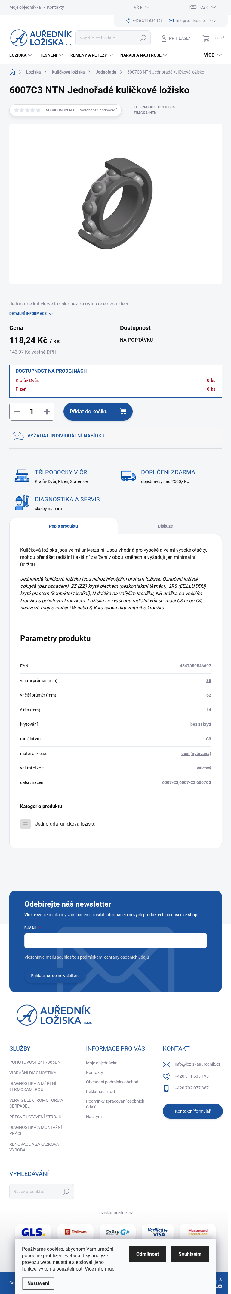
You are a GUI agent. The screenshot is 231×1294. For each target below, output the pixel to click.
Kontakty (55, 7)
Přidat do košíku (89, 411)
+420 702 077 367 (192, 1088)
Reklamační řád (100, 1091)
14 (208, 709)
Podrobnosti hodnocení (98, 110)
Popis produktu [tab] (63, 526)
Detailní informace (28, 314)
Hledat (143, 38)
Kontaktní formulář (193, 1111)
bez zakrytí (200, 724)
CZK (204, 7)
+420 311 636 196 (192, 1076)
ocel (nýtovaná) (196, 753)
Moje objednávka (25, 7)
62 (208, 695)
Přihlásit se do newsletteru (55, 975)
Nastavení (38, 1283)
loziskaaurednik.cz (115, 1212)
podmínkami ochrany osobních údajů (114, 957)
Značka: (145, 113)
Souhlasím (190, 1254)
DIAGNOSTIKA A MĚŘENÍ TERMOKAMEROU (32, 1086)
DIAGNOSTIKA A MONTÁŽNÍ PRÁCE (35, 1130)
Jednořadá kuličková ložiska (65, 824)
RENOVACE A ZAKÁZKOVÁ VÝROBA (34, 1147)
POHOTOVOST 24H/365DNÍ (35, 1062)
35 (208, 680)
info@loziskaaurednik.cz (197, 1064)
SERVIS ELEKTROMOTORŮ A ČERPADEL (36, 1103)
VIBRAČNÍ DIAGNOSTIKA (32, 1072)
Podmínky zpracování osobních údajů (115, 1104)
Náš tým (94, 1116)
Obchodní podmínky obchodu (113, 1081)
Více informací (100, 1269)
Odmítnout (147, 1254)
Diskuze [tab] (165, 526)
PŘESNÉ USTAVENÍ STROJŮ (35, 1116)
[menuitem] (21, 55)
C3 (208, 738)
